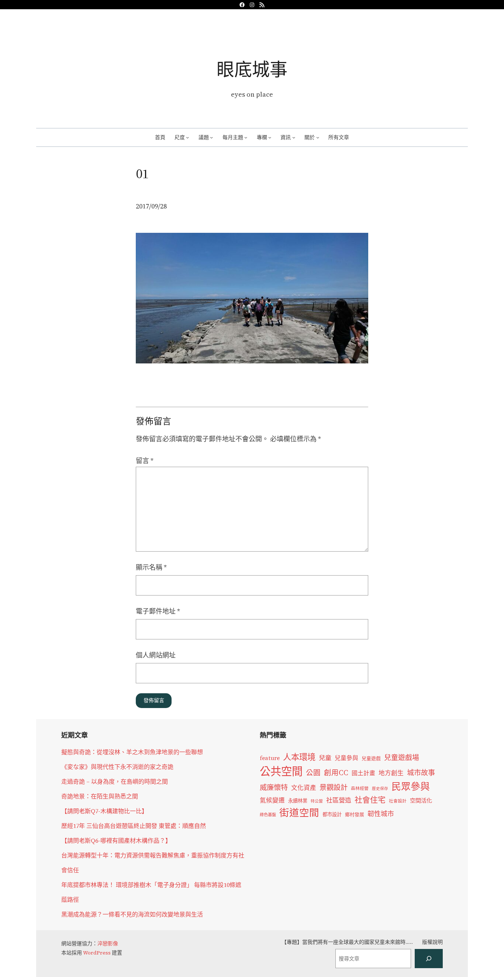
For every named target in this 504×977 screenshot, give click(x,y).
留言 (144, 460)
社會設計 (398, 801)
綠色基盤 (268, 815)
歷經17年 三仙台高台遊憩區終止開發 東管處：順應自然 (133, 826)
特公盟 (317, 801)
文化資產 (303, 788)
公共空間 (281, 771)
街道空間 (299, 812)
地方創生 (391, 773)
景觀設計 (334, 787)
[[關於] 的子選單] (317, 137)
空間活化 (421, 800)
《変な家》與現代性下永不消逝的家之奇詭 (117, 767)
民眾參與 (410, 786)
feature (270, 758)
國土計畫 (363, 773)
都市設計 (332, 814)
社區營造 (338, 800)
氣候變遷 (272, 800)
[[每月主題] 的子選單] (245, 137)
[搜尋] (429, 958)
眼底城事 (252, 69)
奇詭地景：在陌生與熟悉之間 (99, 796)
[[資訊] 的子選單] (293, 137)
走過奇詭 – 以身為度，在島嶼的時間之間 (114, 781)
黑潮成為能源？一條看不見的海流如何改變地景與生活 (132, 914)
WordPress (97, 952)
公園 (313, 773)
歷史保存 (380, 788)
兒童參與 (346, 758)
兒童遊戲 (371, 758)
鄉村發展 (354, 814)
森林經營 (360, 788)
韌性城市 (380, 813)
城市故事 (421, 772)
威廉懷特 (274, 787)
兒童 (325, 757)
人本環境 (299, 757)
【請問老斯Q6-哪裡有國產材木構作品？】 (116, 840)
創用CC (336, 773)
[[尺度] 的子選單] (187, 137)
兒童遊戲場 (401, 757)
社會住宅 (370, 799)
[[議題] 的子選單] (211, 137)
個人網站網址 (156, 655)
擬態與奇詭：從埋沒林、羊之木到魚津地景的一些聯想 (132, 752)
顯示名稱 (151, 567)
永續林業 (297, 800)
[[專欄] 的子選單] (269, 137)
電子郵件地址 (158, 611)
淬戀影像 (107, 943)
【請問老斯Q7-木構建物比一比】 (104, 811)
